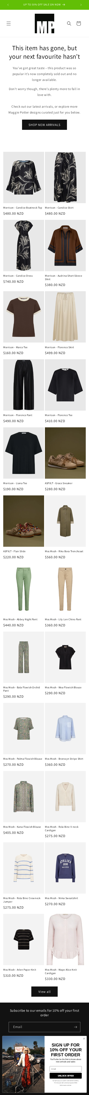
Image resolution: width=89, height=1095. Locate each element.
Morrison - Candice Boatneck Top (22, 207)
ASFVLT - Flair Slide (14, 551)
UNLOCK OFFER (66, 1075)
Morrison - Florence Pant (17, 415)
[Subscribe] (75, 1027)
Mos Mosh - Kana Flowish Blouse (22, 826)
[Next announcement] (81, 5)
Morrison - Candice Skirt (59, 207)
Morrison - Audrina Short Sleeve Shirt (63, 277)
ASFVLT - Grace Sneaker (58, 483)
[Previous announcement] (8, 5)
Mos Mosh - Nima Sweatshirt (61, 898)
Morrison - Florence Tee (59, 415)
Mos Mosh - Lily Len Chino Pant (63, 619)
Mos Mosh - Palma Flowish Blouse (22, 758)
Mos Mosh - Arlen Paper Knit (19, 969)
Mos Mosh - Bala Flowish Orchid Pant (21, 689)
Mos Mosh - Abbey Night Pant (20, 619)
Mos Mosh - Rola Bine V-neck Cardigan (61, 828)
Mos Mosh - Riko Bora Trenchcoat (64, 551)
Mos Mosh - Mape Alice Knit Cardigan (61, 971)
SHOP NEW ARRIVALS (44, 125)
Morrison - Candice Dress (18, 275)
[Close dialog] (84, 1039)
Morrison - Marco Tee (15, 347)
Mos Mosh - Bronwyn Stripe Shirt (64, 758)
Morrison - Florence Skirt (59, 347)
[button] (8, 23)
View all (44, 992)
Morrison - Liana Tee (15, 483)
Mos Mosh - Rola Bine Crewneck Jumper (21, 899)
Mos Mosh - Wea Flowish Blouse (63, 687)
